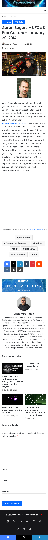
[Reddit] (39, 264)
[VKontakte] (7, 269)
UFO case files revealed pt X (32, 365)
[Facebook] (7, 264)
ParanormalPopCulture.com (15, 123)
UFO (15, 249)
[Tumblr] (26, 264)
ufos (34, 254)
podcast (39, 243)
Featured (14, 16)
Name (5, 469)
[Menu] (3, 10)
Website (5, 491)
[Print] (20, 269)
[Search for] (44, 10)
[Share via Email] (13, 269)
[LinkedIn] (20, 264)
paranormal (24, 237)
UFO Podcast (18, 254)
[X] (13, 264)
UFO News (29, 249)
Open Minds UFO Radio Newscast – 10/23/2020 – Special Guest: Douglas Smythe (12, 381)
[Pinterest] (32, 264)
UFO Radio (18, 22)
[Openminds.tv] (24, 3)
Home (6, 16)
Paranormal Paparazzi (16, 243)
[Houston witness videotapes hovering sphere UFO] (12, 399)
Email (5, 480)
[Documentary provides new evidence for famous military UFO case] (35, 399)
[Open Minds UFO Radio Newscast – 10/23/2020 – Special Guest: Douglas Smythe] (12, 368)
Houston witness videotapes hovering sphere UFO (12, 410)
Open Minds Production (36, 229)
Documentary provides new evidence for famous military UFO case (35, 411)
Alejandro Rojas (11, 44)
